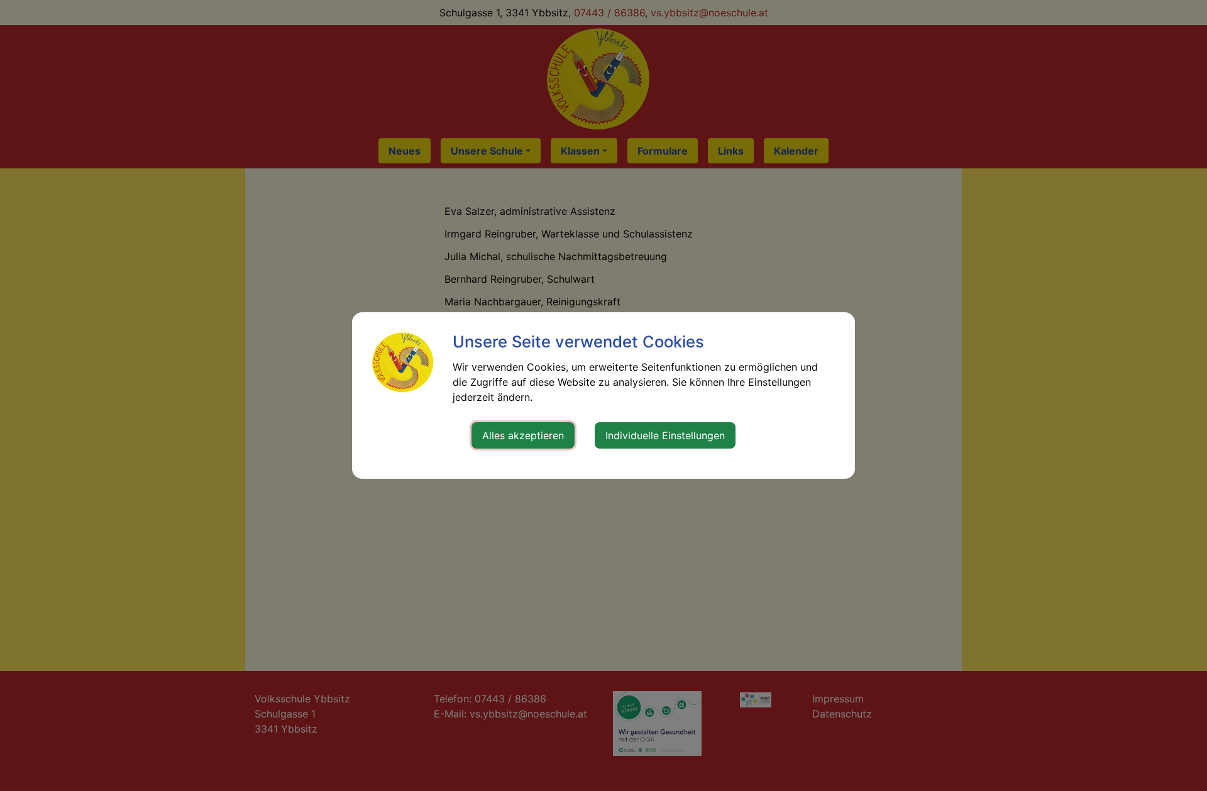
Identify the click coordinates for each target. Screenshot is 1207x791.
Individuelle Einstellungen (665, 435)
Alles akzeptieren (523, 435)
